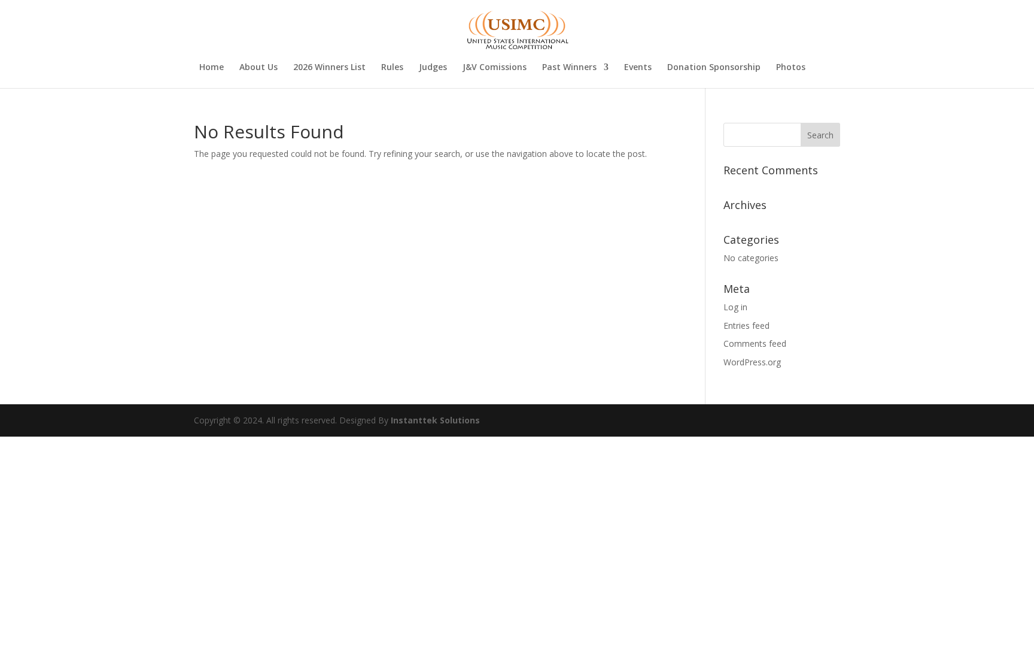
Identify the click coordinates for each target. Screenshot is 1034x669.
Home (211, 67)
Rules (392, 67)
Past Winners (569, 67)
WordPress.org (752, 362)
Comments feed (754, 343)
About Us (258, 67)
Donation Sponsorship (714, 67)
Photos (790, 67)
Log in (735, 307)
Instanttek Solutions (435, 420)
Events (638, 67)
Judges (433, 67)
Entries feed (746, 325)
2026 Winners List (329, 67)
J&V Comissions (495, 67)
